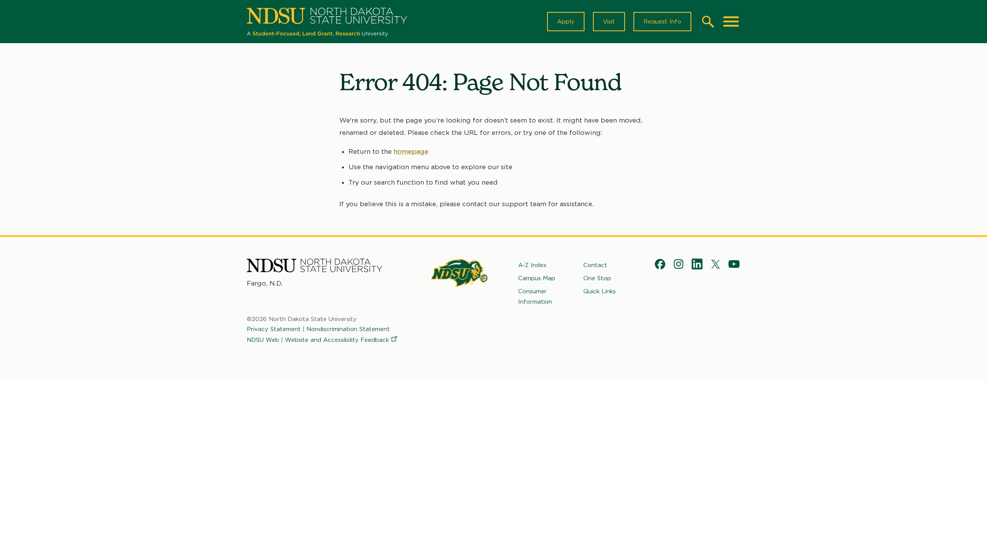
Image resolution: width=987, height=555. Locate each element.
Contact (595, 265)
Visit (609, 21)
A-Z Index (532, 265)
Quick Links (599, 291)
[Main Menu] (731, 21)
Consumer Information (535, 296)
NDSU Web (263, 339)
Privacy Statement (274, 329)
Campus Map (536, 278)
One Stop (597, 278)
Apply (565, 21)
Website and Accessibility (337, 339)
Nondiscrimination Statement (348, 329)
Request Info (662, 21)
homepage (411, 151)
